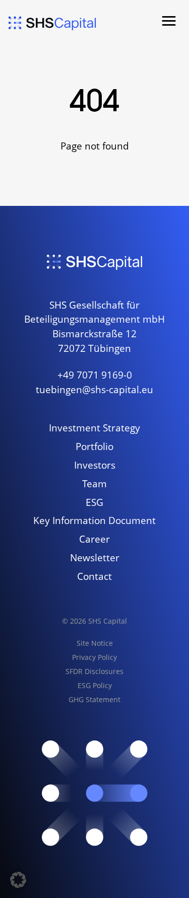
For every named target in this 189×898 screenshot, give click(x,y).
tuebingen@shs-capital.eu (94, 389)
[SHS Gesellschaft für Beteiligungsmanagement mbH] (52, 23)
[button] (168, 21)
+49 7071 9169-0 (94, 375)
